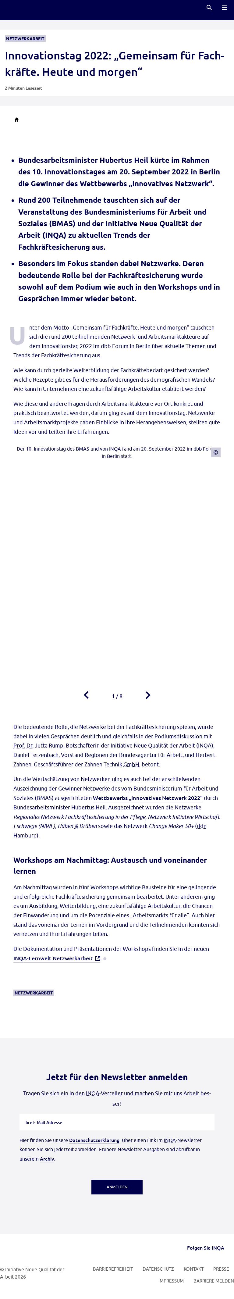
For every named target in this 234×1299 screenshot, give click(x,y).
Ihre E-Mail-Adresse (43, 1114)
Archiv (47, 1158)
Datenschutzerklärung (94, 1140)
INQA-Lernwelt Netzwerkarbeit (53, 958)
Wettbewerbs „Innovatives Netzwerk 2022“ (148, 797)
